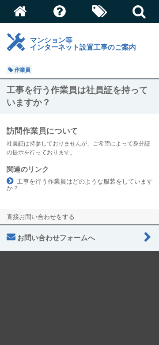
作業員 (22, 69)
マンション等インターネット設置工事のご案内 (83, 43)
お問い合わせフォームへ (56, 237)
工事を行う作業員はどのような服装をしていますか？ (80, 184)
